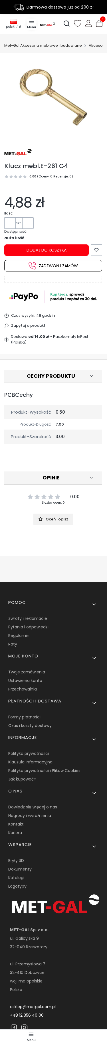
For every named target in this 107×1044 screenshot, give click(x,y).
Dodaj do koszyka (46, 250)
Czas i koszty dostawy (30, 725)
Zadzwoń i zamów (58, 266)
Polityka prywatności (28, 753)
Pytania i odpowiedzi (28, 627)
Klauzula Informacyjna (30, 762)
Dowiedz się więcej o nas (32, 807)
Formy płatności (24, 717)
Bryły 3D (16, 860)
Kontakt (16, 824)
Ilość (8, 213)
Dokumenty (20, 869)
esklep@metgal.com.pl (33, 1007)
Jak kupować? (22, 779)
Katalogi (16, 877)
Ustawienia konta (25, 680)
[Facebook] (14, 1027)
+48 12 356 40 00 (27, 1015)
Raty (12, 644)
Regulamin (18, 635)
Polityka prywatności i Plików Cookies (44, 770)
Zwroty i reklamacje (27, 618)
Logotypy (17, 886)
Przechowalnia (22, 689)
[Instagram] (24, 1027)
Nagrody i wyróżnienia (29, 815)
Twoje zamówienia (26, 672)
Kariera (15, 832)
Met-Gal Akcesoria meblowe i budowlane (43, 45)
